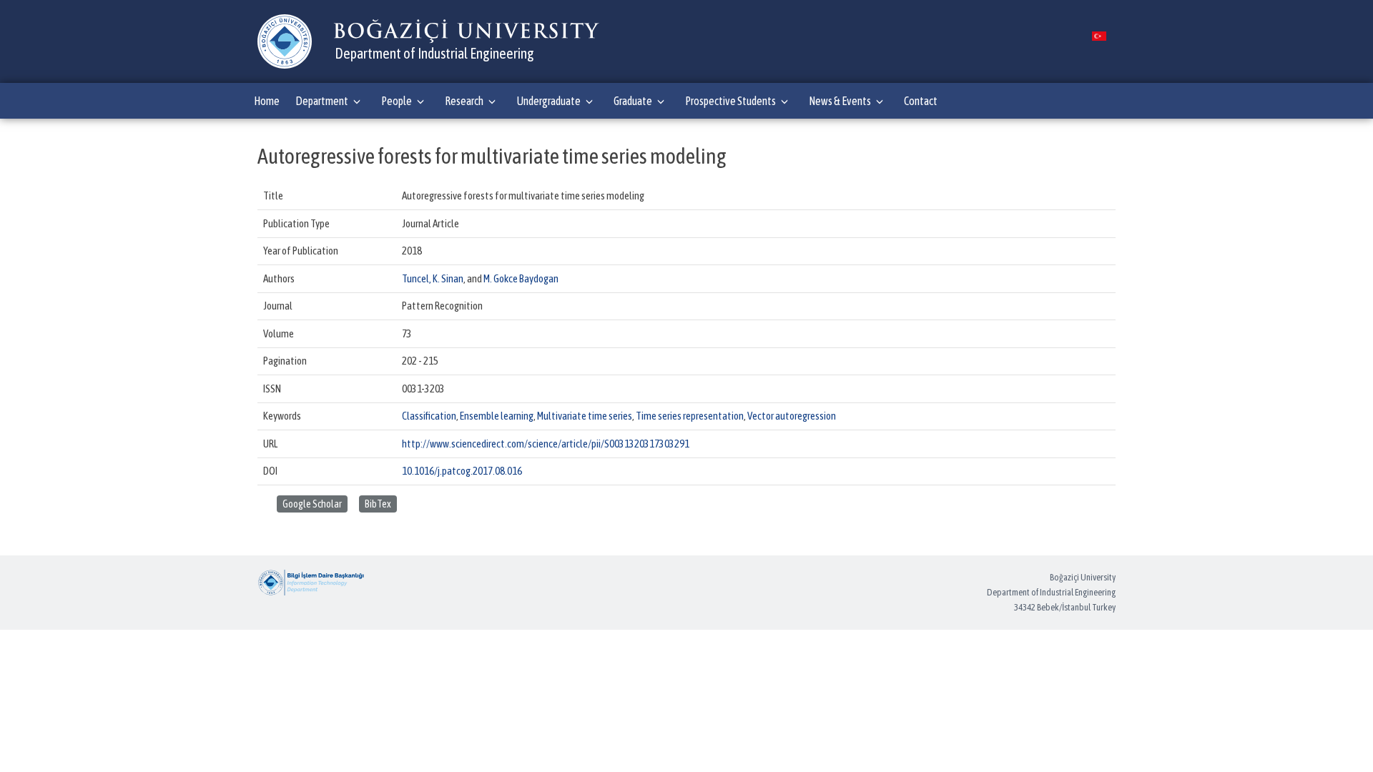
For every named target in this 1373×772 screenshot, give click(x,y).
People (396, 100)
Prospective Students (730, 100)
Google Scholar (312, 504)
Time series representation (690, 416)
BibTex (378, 504)
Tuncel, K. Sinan (432, 278)
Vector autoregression (791, 416)
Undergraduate (548, 100)
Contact (921, 100)
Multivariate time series (584, 416)
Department (321, 100)
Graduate (633, 100)
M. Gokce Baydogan (520, 278)
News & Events (840, 100)
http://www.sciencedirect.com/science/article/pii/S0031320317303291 (545, 443)
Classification (429, 416)
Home (267, 100)
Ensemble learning (496, 416)
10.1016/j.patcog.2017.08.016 (462, 471)
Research (464, 100)
